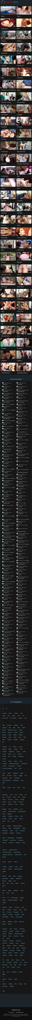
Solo (3, 945)
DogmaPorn (19, 582)
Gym (8, 821)
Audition (20, 718)
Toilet (24, 964)
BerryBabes (5, 472)
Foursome (20, 801)
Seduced (11, 931)
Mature (12, 878)
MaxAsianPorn (6, 559)
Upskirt (4, 974)
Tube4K (12, 575)
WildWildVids (20, 649)
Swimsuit (4, 955)
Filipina (23, 797)
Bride (25, 737)
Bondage (4, 737)
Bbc (10, 727)
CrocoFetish (5, 595)
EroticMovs (19, 444)
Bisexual (4, 734)
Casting (20, 746)
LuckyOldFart (6, 395)
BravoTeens (5, 618)
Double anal (17, 778)
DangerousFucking (21, 531)
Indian (3, 837)
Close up (20, 754)
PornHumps (19, 626)
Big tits (16, 732)
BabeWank (19, 452)
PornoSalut (19, 510)
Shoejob (4, 936)
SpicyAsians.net (20, 542)
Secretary (4, 931)
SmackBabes (6, 496)
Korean (15, 861)
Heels (10, 828)
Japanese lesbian (13, 849)
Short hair (16, 936)
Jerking (4, 857)
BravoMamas (6, 639)
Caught (9, 749)
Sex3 (24, 503)
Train (8, 967)
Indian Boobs (19, 837)
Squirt (18, 948)
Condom (4, 758)
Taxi (12, 960)
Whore (20, 984)
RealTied (13, 581)
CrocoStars (19, 585)
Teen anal (9, 962)
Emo (14, 787)
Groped (20, 818)
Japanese (4, 849)
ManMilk (13, 539)
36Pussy (27, 544)
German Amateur (12, 811)
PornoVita (5, 661)
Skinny (8, 938)
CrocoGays (19, 506)
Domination (4, 778)
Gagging (4, 809)
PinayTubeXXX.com (21, 432)
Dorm (11, 778)
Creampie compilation (14, 763)
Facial (11, 794)
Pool (3, 912)
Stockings (12, 950)
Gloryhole (10, 816)
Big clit (4, 732)
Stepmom (24, 948)
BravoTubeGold (6, 402)
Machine (4, 876)
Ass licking (5, 718)
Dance (3, 773)
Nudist (22, 890)
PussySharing (6, 482)
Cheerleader (11, 751)
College (14, 756)
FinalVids (5, 388)
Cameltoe (4, 746)
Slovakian (4, 940)
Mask (14, 876)
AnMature (19, 405)
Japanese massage (6, 852)
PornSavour (5, 492)
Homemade (5, 830)
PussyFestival (20, 567)
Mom (12, 883)
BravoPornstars (20, 402)
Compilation (20, 756)
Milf (15, 881)
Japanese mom (17, 852)
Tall (3, 960)
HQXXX (12, 552)
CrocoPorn (5, 599)
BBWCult (5, 452)
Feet (3, 797)
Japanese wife (18, 854)
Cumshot (19, 766)
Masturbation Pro (6, 533)
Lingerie (4, 871)
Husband (18, 833)
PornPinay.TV (6, 592)
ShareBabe (19, 384)
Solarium (23, 943)
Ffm (19, 797)
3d (6, 708)
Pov (22, 912)
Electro (9, 787)
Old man (22, 897)
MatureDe (5, 647)
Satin (11, 928)
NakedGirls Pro (20, 645)
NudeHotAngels (20, 578)
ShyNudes (19, 420)
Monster (23, 883)
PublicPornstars (6, 566)
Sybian (21, 955)
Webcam (4, 984)
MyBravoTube (6, 588)
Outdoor (4, 902)
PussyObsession (21, 455)
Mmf (8, 883)
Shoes (9, 936)
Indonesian (20, 840)
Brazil (20, 737)
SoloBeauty (19, 599)
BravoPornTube (20, 656)
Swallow (16, 952)
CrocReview (5, 476)
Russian (10, 924)
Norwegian (16, 890)
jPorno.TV (19, 398)
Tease (23, 960)
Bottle (15, 737)
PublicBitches (20, 513)
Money (17, 883)
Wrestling (12, 986)
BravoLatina (5, 585)
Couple (15, 761)
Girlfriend (9, 813)
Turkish (13, 967)
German (4, 811)
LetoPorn (19, 667)
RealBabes (19, 596)
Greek (15, 818)
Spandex (9, 945)
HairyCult (5, 424)
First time (10, 799)
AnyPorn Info (20, 395)
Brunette (9, 739)
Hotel (16, 830)
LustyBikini (5, 437)
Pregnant (4, 914)
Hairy (3, 825)
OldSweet (19, 554)
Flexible (4, 801)
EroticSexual (5, 636)
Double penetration (6, 780)
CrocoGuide (19, 592)
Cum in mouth (11, 766)
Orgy (21, 900)
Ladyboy (11, 866)
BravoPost (5, 611)
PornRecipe (19, 551)
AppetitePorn (20, 483)
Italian (23, 842)
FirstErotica (5, 521)
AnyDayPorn (20, 636)
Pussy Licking (19, 916)
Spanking (21, 945)
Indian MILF (5, 840)
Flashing (22, 799)
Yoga (3, 991)
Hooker (11, 830)
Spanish (15, 945)
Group (3, 821)
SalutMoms (19, 437)
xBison (11, 426)
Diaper (21, 773)
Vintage (10, 979)
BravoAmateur (20, 558)
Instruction (11, 842)
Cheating (4, 751)
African (10, 713)
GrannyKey (5, 556)
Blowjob (20, 734)
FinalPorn (5, 499)
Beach (23, 727)
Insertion (4, 842)
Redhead (10, 921)
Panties (10, 907)
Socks (17, 943)
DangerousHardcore (21, 604)
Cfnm (21, 749)
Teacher (17, 960)
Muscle (4, 885)
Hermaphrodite (17, 828)
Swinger (10, 955)
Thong (25, 962)
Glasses (4, 816)
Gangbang (16, 809)
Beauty (4, 730)
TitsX (24, 685)
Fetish (14, 797)
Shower (22, 936)
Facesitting (4, 794)
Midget (10, 881)
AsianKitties (5, 675)
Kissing (4, 861)
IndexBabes (19, 497)
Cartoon (14, 746)
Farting (21, 794)
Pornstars (9, 912)
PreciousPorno (20, 683)
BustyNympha (6, 440)
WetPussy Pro (6, 657)
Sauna (15, 928)
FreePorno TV (20, 547)
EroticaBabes (6, 643)
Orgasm (4, 900)
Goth (22, 816)
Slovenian (11, 940)
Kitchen (9, 861)
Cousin (20, 761)
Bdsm (18, 727)
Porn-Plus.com (6, 622)
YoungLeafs (5, 415)
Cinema (4, 754)
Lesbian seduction (18, 869)
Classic (9, 754)
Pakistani (4, 907)
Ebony (3, 787)
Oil (8, 897)
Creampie (4, 763)
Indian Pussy (13, 840)
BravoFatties (5, 664)
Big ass (21, 730)
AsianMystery (6, 456)
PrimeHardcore (20, 611)
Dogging (21, 775)
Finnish (4, 799)
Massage (20, 876)
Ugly (3, 972)
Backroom (9, 725)
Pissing (15, 909)
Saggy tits (4, 928)
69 (2, 708)
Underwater (14, 972)
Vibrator (4, 979)
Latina (21, 866)
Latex (16, 866)
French (4, 804)
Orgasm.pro (10, 2)
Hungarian (12, 833)
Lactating (4, 866)
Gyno (13, 821)
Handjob (9, 825)
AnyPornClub (20, 692)
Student (4, 952)
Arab (9, 715)
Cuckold (4, 766)
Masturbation (5, 878)
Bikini (21, 732)
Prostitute (17, 914)
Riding (15, 921)
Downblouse (16, 780)
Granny (10, 818)
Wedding (11, 984)
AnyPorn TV (20, 416)
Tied (11, 964)
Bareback (16, 725)
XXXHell (27, 680)
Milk (3, 883)
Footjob (14, 801)
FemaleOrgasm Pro (7, 449)
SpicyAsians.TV (20, 618)
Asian (18, 715)
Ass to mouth (13, 718)
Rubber (4, 924)
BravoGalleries (6, 650)
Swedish (22, 952)
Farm (16, 794)
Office (3, 897)
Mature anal (18, 878)
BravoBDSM (5, 615)
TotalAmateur (6, 671)
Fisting (16, 799)
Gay (21, 809)
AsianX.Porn (20, 571)
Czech (20, 768)
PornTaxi (13, 478)
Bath (22, 725)
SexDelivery (5, 570)
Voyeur (15, 979)
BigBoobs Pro (20, 412)
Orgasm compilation (12, 900)
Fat (25, 794)
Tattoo (7, 960)
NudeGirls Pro (6, 530)
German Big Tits (22, 811)
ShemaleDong (6, 433)
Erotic (19, 787)
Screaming (21, 928)
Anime (3, 715)
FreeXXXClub (6, 603)
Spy (13, 948)
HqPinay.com (20, 466)
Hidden (23, 828)
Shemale (10, 933)
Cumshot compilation (7, 768)
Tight (15, 964)
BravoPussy (20, 653)
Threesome (4, 964)
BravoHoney (20, 388)
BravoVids (19, 522)
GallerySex (5, 629)
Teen (3, 962)
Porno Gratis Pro (6, 550)
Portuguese (16, 912)
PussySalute (5, 463)
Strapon (18, 950)
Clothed (4, 756)
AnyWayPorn (6, 398)
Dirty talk (9, 775)
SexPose (5, 430)
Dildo (3, 775)
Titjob (20, 964)
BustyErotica (20, 538)
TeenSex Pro (6, 668)
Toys (3, 967)
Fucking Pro (20, 677)
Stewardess (5, 950)
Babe (3, 725)
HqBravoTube (6, 691)
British (3, 739)
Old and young (14, 897)
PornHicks (5, 654)
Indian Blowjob (10, 837)
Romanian (21, 921)
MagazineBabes (20, 391)
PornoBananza (20, 663)
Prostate (11, 914)
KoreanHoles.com (21, 615)
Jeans (25, 854)
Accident (4, 713)
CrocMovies (19, 479)
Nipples (9, 890)
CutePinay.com (6, 503)
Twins (18, 967)
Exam (24, 787)
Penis (3, 909)
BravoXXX (5, 467)
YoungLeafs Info (6, 695)
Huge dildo (4, 833)
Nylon (12, 893)
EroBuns (13, 469)
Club (9, 756)
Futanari (22, 804)
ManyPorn (5, 384)
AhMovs (12, 404)
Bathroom (4, 727)
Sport (9, 948)
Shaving (4, 933)
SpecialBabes (6, 526)
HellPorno (19, 500)
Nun (3, 893)
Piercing (9, 909)
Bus (3, 742)
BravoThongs (20, 622)
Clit (14, 754)
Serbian (23, 931)
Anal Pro (27, 434)
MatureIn (13, 523)
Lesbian (10, 869)
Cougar (9, 761)
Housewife (22, 830)
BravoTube (5, 444)
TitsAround (19, 589)
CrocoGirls (5, 510)
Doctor (15, 775)
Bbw (14, 727)
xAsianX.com (6, 573)
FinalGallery (5, 543)
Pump (12, 916)
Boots (10, 737)
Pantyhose (17, 907)
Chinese (18, 751)
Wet (16, 984)
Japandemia (20, 689)
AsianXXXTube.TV (21, 670)
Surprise (10, 952)
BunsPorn (19, 633)
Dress (22, 780)
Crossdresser (24, 763)
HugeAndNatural (6, 418)
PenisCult (19, 574)
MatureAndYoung (6, 632)
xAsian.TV (19, 493)
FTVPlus (27, 560)
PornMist (5, 408)
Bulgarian (22, 739)
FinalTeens (19, 409)
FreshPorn (19, 423)
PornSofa (19, 490)
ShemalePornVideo (7, 607)
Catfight (4, 749)
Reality (4, 921)
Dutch (3, 782)
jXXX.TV (27, 642)
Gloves (16, 816)
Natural (4, 890)
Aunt (26, 718)
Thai (21, 962)
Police (20, 909)
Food (9, 801)
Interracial (18, 842)
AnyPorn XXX (20, 448)
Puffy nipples (5, 916)
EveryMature (5, 688)
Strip (24, 950)
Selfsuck (17, 931)
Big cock (10, 732)
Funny (16, 804)
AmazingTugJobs (21, 535)
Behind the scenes (12, 730)
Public (23, 914)
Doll (26, 775)
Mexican (4, 881)
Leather (4, 869)
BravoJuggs (19, 476)
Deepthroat (15, 773)
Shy (3, 938)
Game (9, 809)
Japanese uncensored (7, 854)
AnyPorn (27, 519)
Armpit (13, 715)
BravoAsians (5, 579)
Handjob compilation (17, 825)
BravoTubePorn (20, 486)
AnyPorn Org (20, 674)
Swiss (16, 955)
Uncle (8, 972)
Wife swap (4, 986)
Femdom (9, 797)
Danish (9, 773)
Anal (21, 713)
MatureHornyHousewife (22, 472)
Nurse (8, 893)
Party (23, 907)
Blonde (15, 734)
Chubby (24, 751)
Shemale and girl (19, 933)
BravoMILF (5, 514)
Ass (23, 715)
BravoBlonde (5, 625)
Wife (25, 984)
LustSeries (5, 679)
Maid (10, 876)
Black (10, 734)
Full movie (10, 804)
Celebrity (16, 749)
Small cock (18, 940)
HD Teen (4, 828)
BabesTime (5, 684)
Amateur (16, 713)
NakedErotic (20, 660)
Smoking (11, 943)
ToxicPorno (5, 459)
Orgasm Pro (5, 485)
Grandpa (4, 818)
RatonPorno (5, 391)
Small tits (4, 943)
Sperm (3, 948)
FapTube (13, 420)
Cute (15, 768)
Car (10, 746)
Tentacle (15, 962)
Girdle (3, 813)
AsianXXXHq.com (7, 537)
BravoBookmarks (21, 564)
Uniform (21, 972)
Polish (25, 909)
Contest (4, 761)
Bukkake (16, 739)
